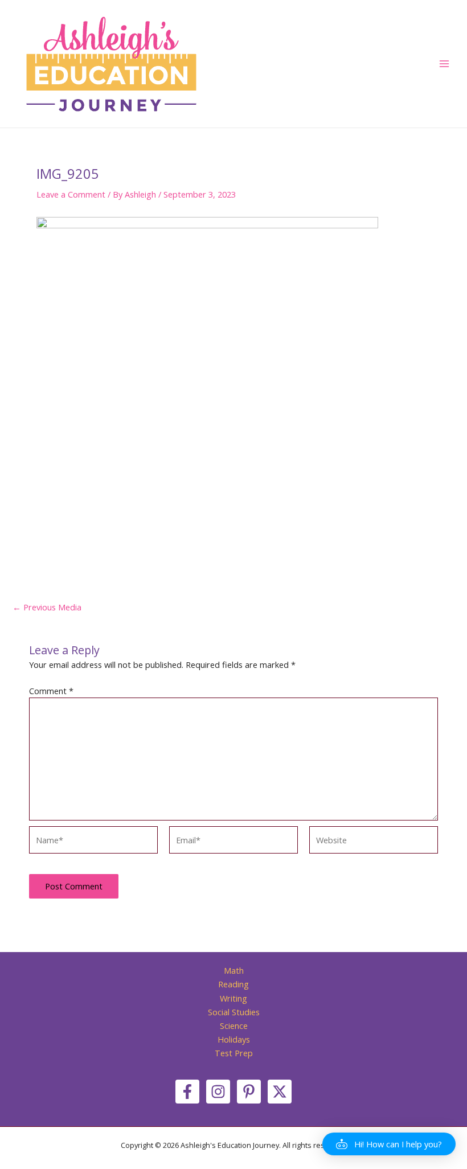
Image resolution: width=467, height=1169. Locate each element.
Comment (51, 690)
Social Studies (234, 1012)
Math (234, 970)
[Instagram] (218, 1092)
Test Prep (234, 1053)
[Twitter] (280, 1092)
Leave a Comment (70, 194)
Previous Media (47, 607)
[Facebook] (187, 1092)
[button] (389, 1144)
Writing (233, 998)
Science (234, 1025)
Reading (233, 984)
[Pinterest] (249, 1092)
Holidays (234, 1039)
